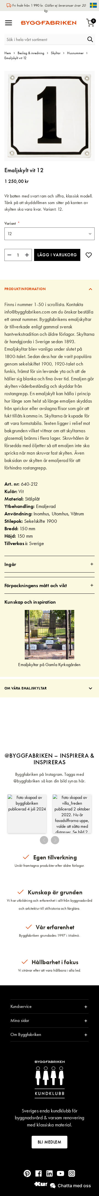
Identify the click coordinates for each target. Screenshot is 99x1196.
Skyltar (56, 53)
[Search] (90, 39)
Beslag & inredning (31, 53)
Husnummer (75, 53)
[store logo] (48, 23)
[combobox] (44, 39)
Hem (7, 53)
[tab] (49, 289)
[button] (27, 813)
